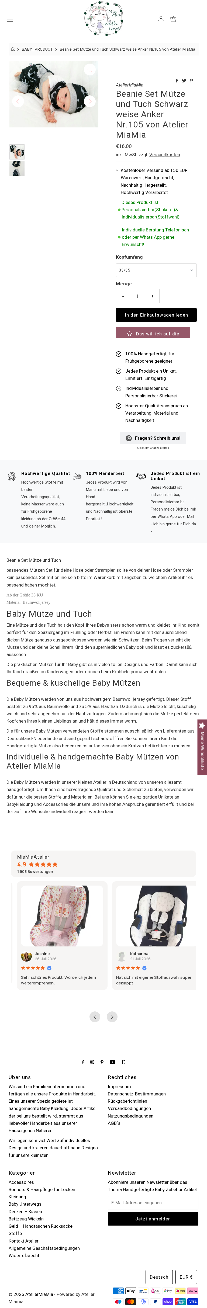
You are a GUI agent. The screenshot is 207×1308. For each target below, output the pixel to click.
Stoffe (15, 1233)
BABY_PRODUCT (37, 49)
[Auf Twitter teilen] (184, 81)
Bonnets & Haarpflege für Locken (42, 1189)
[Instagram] (92, 1062)
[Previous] (18, 101)
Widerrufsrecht (24, 1255)
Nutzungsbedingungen (130, 1116)
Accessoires (21, 1182)
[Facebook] (83, 1062)
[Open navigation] (10, 18)
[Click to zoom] (90, 69)
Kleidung (17, 1196)
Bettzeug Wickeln (26, 1219)
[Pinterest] (102, 1062)
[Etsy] (123, 1062)
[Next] (90, 101)
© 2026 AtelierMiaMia (31, 1294)
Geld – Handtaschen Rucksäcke (41, 1226)
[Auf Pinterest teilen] (191, 81)
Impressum (119, 1086)
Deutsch (159, 1277)
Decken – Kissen (25, 1211)
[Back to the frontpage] (13, 49)
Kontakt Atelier (24, 1241)
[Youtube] (112, 1062)
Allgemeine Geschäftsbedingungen (44, 1248)
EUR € (186, 1277)
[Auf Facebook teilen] (177, 81)
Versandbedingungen (129, 1108)
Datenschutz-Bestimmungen (137, 1094)
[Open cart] (173, 18)
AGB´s (114, 1123)
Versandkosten (164, 154)
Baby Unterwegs (25, 1204)
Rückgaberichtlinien (127, 1101)
